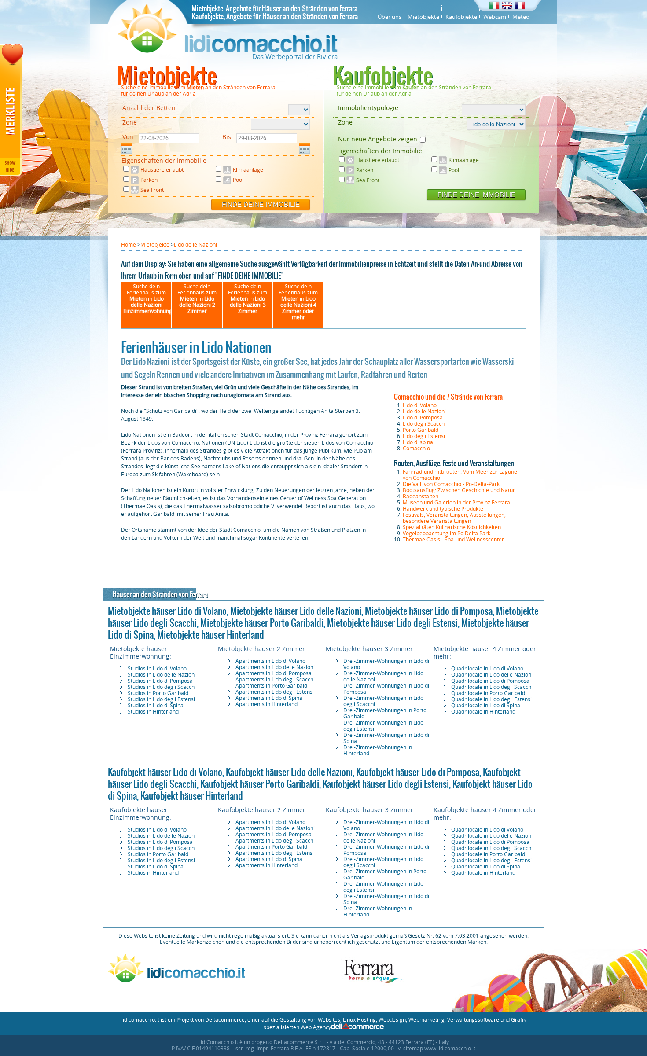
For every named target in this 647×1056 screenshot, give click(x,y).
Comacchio (416, 448)
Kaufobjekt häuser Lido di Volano (165, 772)
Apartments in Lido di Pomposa (273, 673)
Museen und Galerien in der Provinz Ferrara (456, 503)
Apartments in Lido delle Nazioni (275, 667)
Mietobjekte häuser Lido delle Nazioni (295, 611)
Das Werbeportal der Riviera (295, 57)
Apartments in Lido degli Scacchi (275, 680)
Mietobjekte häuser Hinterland (210, 634)
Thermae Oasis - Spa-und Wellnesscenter (453, 540)
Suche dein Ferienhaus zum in (147, 298)
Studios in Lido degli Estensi (161, 699)
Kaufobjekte (461, 17)
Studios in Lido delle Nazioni (162, 675)
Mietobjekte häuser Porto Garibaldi (262, 622)
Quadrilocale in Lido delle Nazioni (492, 675)
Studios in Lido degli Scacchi (162, 687)
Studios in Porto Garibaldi (159, 693)
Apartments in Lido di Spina (268, 698)
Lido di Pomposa (423, 418)
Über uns (389, 17)
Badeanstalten (420, 496)
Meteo (520, 17)
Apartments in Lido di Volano (270, 661)
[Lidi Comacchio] (228, 51)
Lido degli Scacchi (424, 424)
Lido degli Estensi (424, 436)
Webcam (494, 17)
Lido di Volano (420, 405)
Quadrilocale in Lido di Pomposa (490, 681)
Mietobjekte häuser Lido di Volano (167, 611)
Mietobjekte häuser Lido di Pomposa (429, 611)
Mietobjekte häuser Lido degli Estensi (392, 622)
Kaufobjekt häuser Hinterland (191, 795)
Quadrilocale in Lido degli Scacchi (492, 687)
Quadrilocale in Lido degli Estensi (491, 699)
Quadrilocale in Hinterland (483, 712)
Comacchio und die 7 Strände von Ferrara (448, 396)
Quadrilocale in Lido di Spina (485, 706)
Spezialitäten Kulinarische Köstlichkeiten (452, 527)
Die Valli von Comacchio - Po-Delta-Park (451, 484)
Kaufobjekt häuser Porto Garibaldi (259, 784)
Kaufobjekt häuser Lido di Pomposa (417, 772)
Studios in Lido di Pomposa (160, 681)
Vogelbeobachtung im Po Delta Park (446, 533)
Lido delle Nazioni (424, 411)
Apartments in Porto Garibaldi (272, 686)
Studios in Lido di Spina (156, 706)
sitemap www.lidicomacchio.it (439, 1048)
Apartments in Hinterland (266, 704)
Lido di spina (418, 442)
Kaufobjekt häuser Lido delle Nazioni (289, 772)
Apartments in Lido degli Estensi (274, 692)
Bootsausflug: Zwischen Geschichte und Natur (459, 490)
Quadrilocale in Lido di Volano (487, 669)
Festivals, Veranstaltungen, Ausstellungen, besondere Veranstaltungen (454, 518)
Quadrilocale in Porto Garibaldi (488, 693)
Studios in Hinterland (153, 712)
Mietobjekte (423, 17)
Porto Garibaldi (421, 430)
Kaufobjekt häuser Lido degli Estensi (386, 784)
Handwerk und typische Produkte (443, 509)
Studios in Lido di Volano (157, 669)
